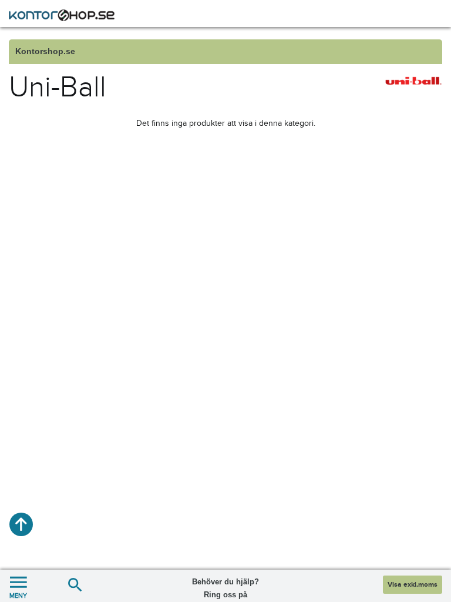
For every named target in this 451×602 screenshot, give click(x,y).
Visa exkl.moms (412, 584)
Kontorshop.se (45, 51)
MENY (18, 595)
